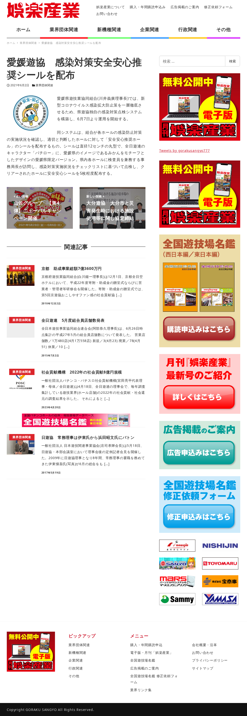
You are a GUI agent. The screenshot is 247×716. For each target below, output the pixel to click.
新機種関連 (77, 652)
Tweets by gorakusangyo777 (184, 150)
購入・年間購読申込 (146, 644)
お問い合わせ (107, 13)
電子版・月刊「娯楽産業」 (151, 652)
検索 (232, 61)
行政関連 (76, 668)
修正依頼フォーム (218, 7)
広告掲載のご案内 (185, 7)
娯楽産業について (110, 7)
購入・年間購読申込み (147, 7)
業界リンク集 (141, 690)
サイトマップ (202, 668)
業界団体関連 (44, 85)
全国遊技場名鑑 (142, 660)
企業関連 (76, 660)
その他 (74, 676)
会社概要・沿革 (204, 644)
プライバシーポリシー (210, 660)
